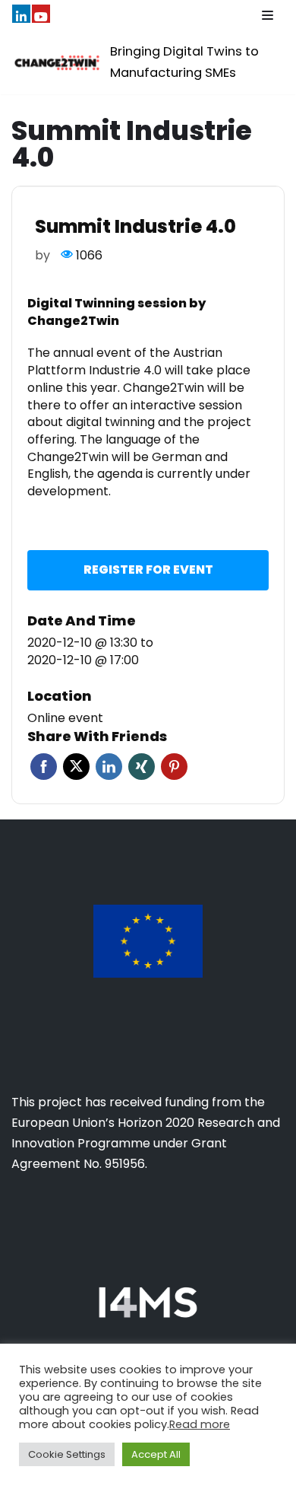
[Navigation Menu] (267, 15)
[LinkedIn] (21, 14)
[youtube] (41, 14)
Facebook (43, 766)
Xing (141, 766)
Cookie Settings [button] (66, 1454)
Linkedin (109, 766)
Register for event (148, 569)
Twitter (76, 766)
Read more (199, 1424)
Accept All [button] (156, 1454)
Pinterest (174, 766)
